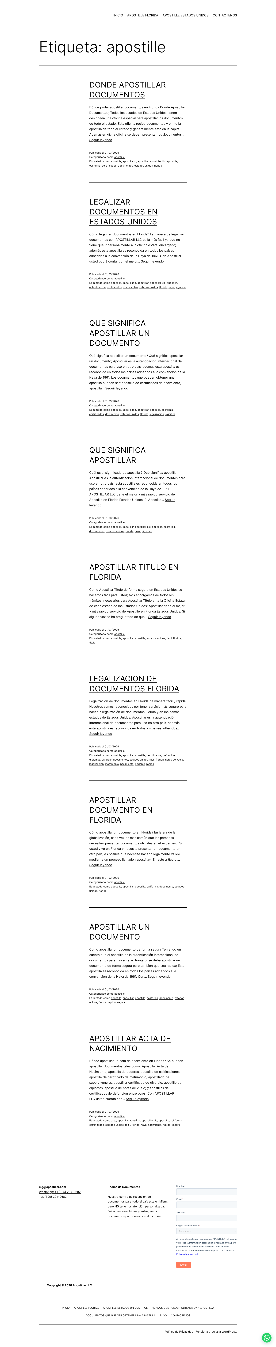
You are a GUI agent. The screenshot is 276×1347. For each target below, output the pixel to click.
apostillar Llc (157, 161)
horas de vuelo (174, 759)
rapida (150, 763)
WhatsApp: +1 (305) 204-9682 (60, 1192)
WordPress (229, 1331)
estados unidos (143, 165)
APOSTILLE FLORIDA (142, 15)
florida (158, 165)
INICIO (118, 15)
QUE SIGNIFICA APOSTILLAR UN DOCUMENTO (119, 333)
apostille (119, 157)
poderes (140, 763)
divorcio (107, 759)
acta (113, 1120)
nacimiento (127, 763)
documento (112, 414)
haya (171, 287)
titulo (92, 642)
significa (170, 414)
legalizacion (157, 414)
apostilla (116, 161)
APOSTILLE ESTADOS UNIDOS (186, 15)
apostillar (143, 161)
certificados (109, 165)
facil (169, 638)
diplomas (94, 759)
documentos (125, 165)
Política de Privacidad (179, 1331)
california (94, 165)
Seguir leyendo (100, 140)
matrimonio (112, 763)
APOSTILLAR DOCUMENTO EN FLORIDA (121, 810)
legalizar (181, 287)
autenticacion (97, 287)
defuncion (169, 755)
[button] (267, 1338)
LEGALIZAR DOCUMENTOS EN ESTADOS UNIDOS (123, 211)
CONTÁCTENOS (225, 15)
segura (121, 1002)
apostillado (129, 161)
